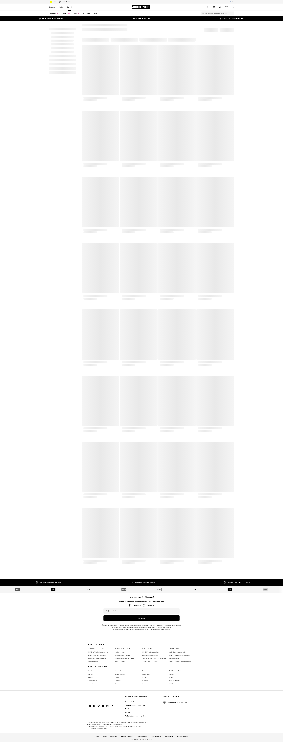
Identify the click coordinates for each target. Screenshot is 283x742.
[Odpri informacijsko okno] (232, 2)
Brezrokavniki (122, 53)
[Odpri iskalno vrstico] (202, 18)
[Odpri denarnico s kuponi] (208, 12)
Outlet (54, 6)
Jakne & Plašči (110, 53)
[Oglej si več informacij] (100, 130)
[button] (211, 57)
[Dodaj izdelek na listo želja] (115, 73)
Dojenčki (92, 53)
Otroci (69, 12)
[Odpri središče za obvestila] (220, 12)
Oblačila (100, 53)
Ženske (52, 12)
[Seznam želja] (226, 12)
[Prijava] (214, 12)
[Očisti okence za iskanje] (232, 18)
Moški (61, 12)
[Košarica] (232, 12)
